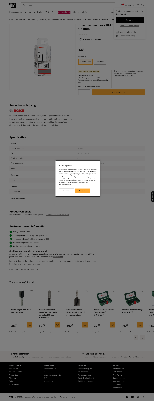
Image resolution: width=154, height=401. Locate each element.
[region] (77, 178)
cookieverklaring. (67, 184)
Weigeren (66, 190)
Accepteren (82, 190)
